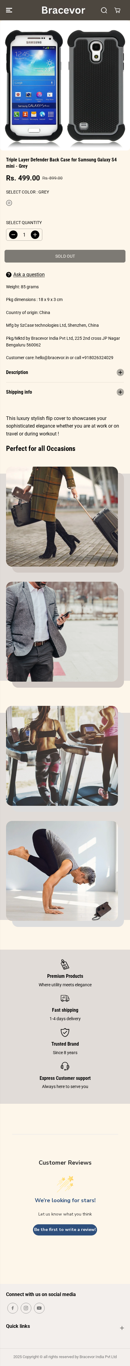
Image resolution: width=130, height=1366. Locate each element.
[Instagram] (26, 1308)
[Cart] (117, 10)
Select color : (27, 192)
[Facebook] (12, 1308)
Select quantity (24, 222)
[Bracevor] (63, 10)
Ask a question (29, 274)
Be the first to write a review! (65, 1229)
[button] (9, 10)
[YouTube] (39, 1308)
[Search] (104, 10)
